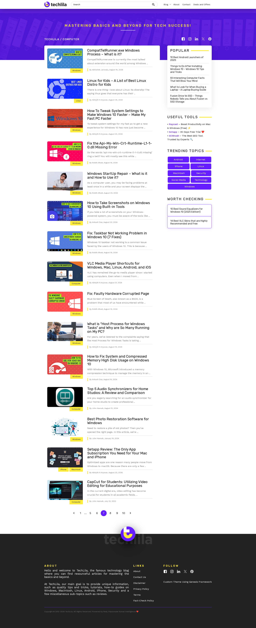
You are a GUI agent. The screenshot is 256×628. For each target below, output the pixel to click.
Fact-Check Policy (143, 600)
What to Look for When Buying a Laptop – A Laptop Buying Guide (188, 88)
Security (201, 173)
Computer (76, 284)
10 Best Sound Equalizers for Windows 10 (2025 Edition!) (186, 210)
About (136, 571)
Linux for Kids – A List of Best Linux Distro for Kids (116, 83)
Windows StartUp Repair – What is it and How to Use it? (117, 176)
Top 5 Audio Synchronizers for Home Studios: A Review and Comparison (117, 391)
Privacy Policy (141, 589)
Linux (78, 101)
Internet (200, 159)
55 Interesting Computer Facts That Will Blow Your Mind (187, 79)
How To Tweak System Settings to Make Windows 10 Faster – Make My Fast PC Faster (116, 115)
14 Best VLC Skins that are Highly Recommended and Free (189, 222)
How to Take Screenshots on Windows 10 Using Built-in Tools (118, 205)
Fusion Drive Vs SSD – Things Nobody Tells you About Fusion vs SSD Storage (188, 98)
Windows (76, 70)
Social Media (179, 179)
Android (178, 159)
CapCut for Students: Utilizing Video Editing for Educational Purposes (117, 484)
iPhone (63, 469)
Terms (137, 594)
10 (124, 513)
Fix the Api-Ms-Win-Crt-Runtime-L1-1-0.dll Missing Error (119, 145)
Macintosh (76, 469)
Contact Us (139, 577)
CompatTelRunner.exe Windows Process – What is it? (113, 52)
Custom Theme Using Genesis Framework (187, 581)
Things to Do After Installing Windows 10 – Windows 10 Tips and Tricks (187, 69)
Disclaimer (139, 583)
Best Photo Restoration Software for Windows (118, 421)
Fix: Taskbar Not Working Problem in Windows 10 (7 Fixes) (117, 235)
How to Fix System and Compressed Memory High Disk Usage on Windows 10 (118, 360)
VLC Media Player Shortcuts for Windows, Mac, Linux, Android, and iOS (119, 265)
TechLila (51, 39)
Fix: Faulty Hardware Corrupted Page (118, 294)
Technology (201, 179)
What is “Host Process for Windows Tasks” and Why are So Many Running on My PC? (118, 328)
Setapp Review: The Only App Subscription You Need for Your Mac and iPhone (117, 453)
